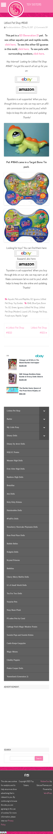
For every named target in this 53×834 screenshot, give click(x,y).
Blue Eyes (36, 303)
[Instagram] (27, 775)
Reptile (18, 315)
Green (14, 307)
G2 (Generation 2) (29, 35)
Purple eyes (10, 315)
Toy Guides (18, 303)
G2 (31, 299)
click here (10, 44)
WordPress (48, 793)
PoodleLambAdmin (13, 27)
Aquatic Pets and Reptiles (19, 299)
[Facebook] (25, 775)
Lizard (24, 311)
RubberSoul (45, 781)
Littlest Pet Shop (31, 307)
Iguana (37, 299)
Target (25, 315)
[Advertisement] (26, 717)
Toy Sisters (34, 4)
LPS (29, 311)
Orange (35, 311)
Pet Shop (43, 311)
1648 (29, 303)
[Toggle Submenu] (44, 411)
